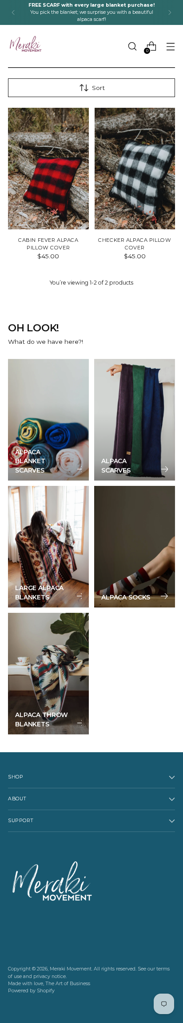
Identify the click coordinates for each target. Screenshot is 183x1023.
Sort (98, 87)
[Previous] (13, 12)
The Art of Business (67, 983)
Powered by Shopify (31, 991)
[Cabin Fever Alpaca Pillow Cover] (48, 168)
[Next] (169, 12)
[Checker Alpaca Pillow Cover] (135, 168)
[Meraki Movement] (26, 46)
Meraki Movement (71, 969)
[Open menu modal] (170, 46)
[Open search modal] (132, 46)
